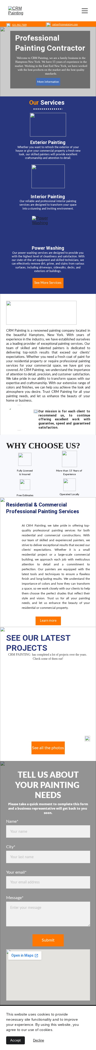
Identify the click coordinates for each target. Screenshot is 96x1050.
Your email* (16, 872)
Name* (12, 821)
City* (10, 847)
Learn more (48, 620)
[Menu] (85, 10)
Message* (15, 898)
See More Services (47, 283)
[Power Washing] (48, 227)
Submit (48, 940)
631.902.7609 (19, 24)
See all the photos (48, 748)
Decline (38, 1040)
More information (48, 81)
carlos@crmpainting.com (65, 24)
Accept (15, 1040)
